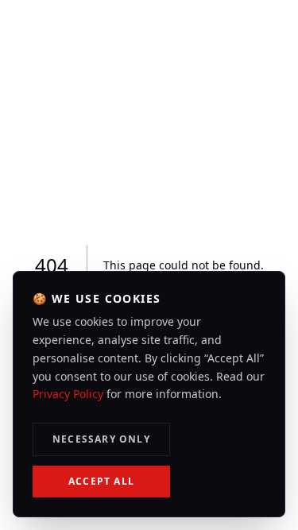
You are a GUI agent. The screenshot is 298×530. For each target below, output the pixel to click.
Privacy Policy (68, 393)
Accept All (101, 481)
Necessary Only (101, 439)
